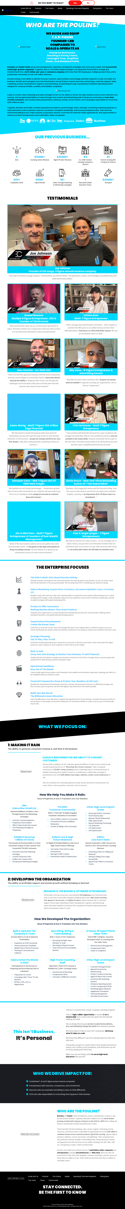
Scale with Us (33, 1176)
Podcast (38, 8)
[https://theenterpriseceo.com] (7, 10)
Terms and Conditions (67, 1204)
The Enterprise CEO (64, 1206)
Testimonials (34, 12)
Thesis (23, 12)
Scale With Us (26, 8)
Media (60, 8)
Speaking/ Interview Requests (77, 8)
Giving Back (97, 8)
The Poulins (49, 8)
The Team (109, 8)
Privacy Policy (56, 1204)
